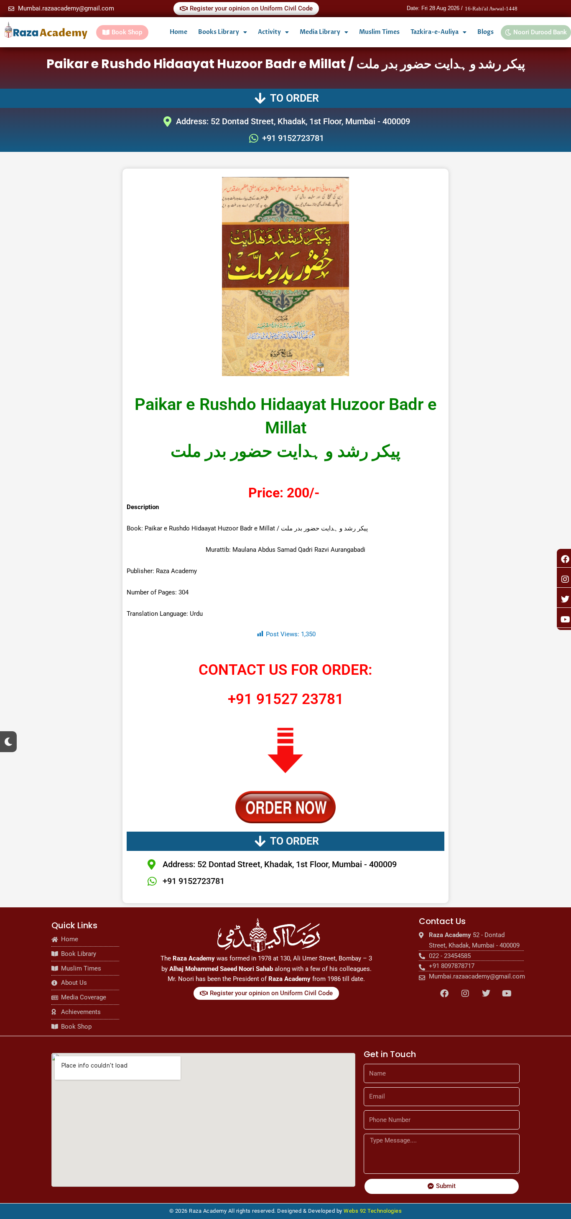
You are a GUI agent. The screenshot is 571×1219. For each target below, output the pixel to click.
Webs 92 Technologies (373, 1211)
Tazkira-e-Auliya (434, 32)
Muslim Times (379, 32)
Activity (269, 32)
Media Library (320, 32)
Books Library (218, 32)
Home (178, 32)
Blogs (485, 32)
